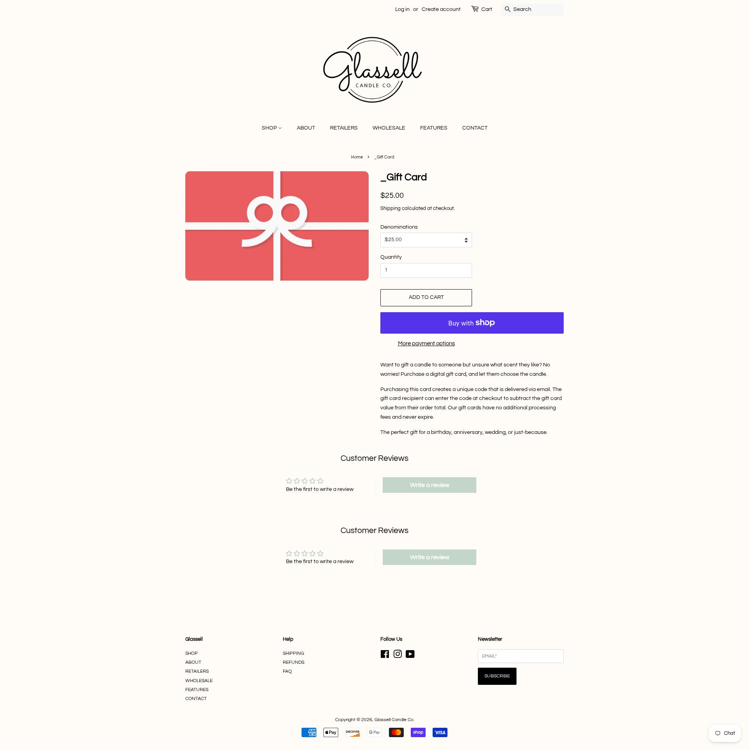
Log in (402, 9)
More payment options (426, 344)
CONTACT (475, 128)
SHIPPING (293, 653)
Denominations (399, 227)
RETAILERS (344, 128)
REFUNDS (293, 662)
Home (357, 157)
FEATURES (433, 128)
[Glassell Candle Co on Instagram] (397, 656)
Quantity (391, 257)
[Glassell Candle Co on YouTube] (410, 656)
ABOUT (306, 128)
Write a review (429, 485)
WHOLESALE (389, 128)
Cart (486, 9)
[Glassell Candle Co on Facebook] (384, 656)
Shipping (390, 208)
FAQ (287, 671)
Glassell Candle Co (394, 719)
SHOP (270, 128)
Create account (441, 9)
